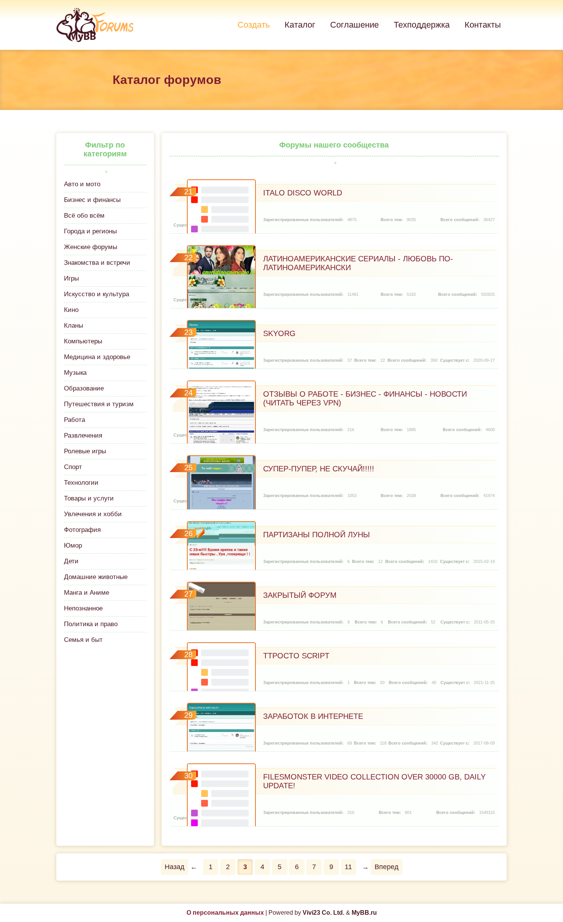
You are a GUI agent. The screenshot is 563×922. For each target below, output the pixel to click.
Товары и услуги (89, 498)
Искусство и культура (96, 294)
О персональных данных (225, 912)
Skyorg (279, 333)
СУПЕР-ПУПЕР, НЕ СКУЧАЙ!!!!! (318, 468)
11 (348, 867)
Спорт (73, 467)
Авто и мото (82, 184)
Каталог (300, 25)
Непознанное (83, 608)
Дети (71, 561)
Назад (175, 867)
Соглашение (354, 25)
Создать (253, 25)
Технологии (81, 482)
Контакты (483, 25)
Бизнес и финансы (92, 199)
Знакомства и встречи (97, 262)
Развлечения (83, 435)
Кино (71, 309)
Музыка (75, 372)
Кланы (73, 325)
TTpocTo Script (296, 655)
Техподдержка (422, 25)
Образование (84, 388)
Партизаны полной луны (316, 534)
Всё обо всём (84, 215)
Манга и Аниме (86, 592)
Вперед (387, 867)
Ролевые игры (85, 451)
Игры (71, 278)
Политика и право (91, 624)
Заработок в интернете (313, 716)
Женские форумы (90, 247)
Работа (74, 419)
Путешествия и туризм (99, 404)
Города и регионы (90, 231)
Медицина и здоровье (97, 357)
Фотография (82, 529)
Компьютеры (83, 341)
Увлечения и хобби (93, 514)
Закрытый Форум (300, 595)
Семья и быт (83, 639)
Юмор (73, 545)
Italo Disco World (302, 193)
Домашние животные (96, 577)
